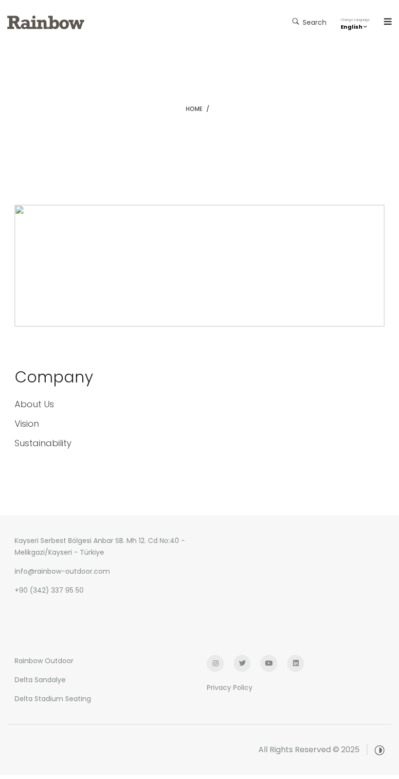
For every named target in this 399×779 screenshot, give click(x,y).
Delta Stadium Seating (53, 699)
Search (313, 22)
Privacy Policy (230, 687)
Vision (27, 423)
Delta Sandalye (40, 680)
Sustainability (43, 443)
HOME (194, 109)
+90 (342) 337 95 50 (49, 590)
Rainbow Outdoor (44, 661)
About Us (34, 404)
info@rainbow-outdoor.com (62, 571)
